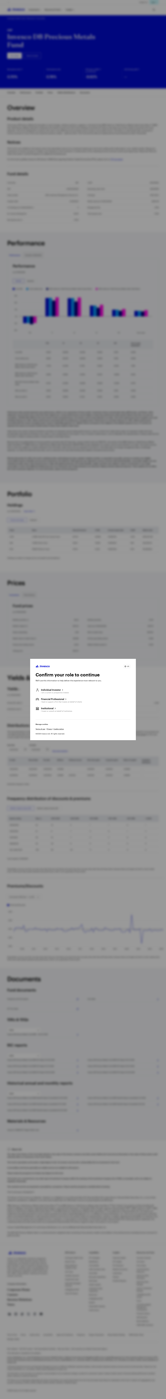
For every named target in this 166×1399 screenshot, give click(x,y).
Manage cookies (42, 724)
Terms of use (40, 729)
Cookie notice (59, 729)
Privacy (49, 729)
